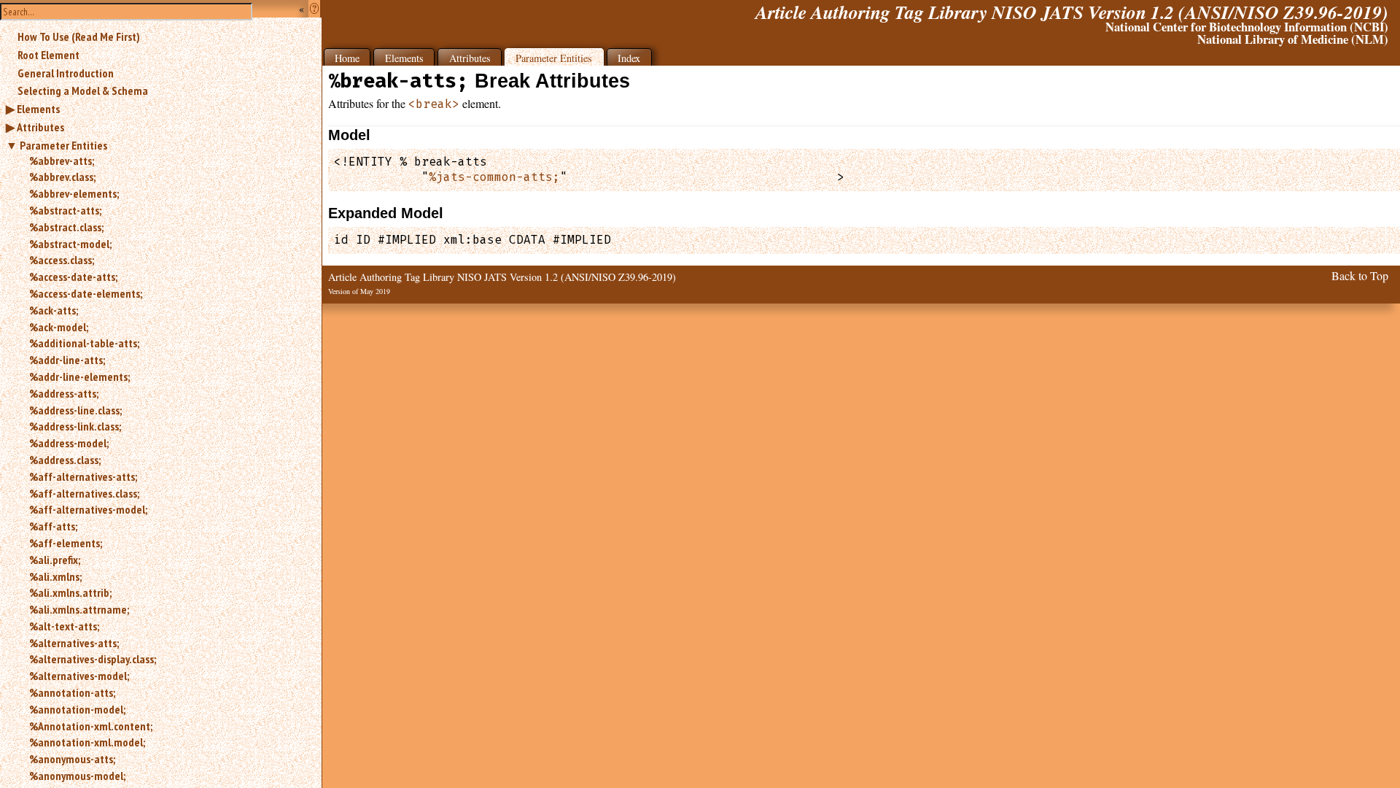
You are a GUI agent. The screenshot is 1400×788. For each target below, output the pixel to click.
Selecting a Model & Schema (83, 90)
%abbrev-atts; (61, 160)
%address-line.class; (75, 410)
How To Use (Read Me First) (79, 36)
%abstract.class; (66, 227)
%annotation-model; (77, 709)
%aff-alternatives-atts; (83, 476)
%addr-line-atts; (67, 359)
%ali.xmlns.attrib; (70, 592)
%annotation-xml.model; (87, 742)
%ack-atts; (53, 310)
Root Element (48, 54)
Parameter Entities (63, 145)
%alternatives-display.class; (92, 659)
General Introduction (66, 73)
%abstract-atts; (65, 210)
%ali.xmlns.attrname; (79, 609)
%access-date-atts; (73, 276)
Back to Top (1359, 275)
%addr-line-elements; (79, 376)
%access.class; (61, 259)
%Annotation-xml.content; (90, 726)
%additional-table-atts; (84, 343)
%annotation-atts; (72, 692)
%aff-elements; (65, 543)
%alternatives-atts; (74, 643)
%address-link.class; (75, 426)
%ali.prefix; (54, 559)
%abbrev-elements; (74, 193)
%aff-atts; (53, 526)
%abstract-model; (70, 243)
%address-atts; (63, 393)
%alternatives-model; (79, 675)
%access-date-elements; (85, 293)
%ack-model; (58, 327)
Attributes (40, 127)
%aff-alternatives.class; (84, 493)
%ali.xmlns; (55, 576)
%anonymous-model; (77, 775)
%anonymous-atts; (72, 759)
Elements (38, 108)
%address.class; (65, 459)
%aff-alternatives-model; (88, 509)
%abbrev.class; (62, 176)
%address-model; (69, 443)
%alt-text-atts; (64, 626)
